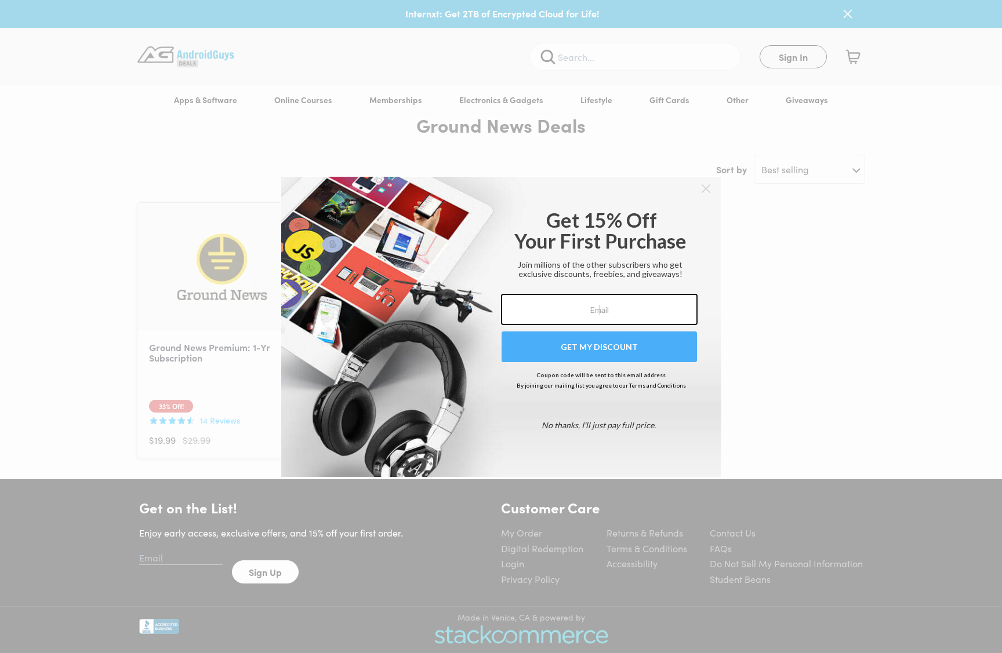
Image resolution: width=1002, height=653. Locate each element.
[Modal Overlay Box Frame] (501, 326)
